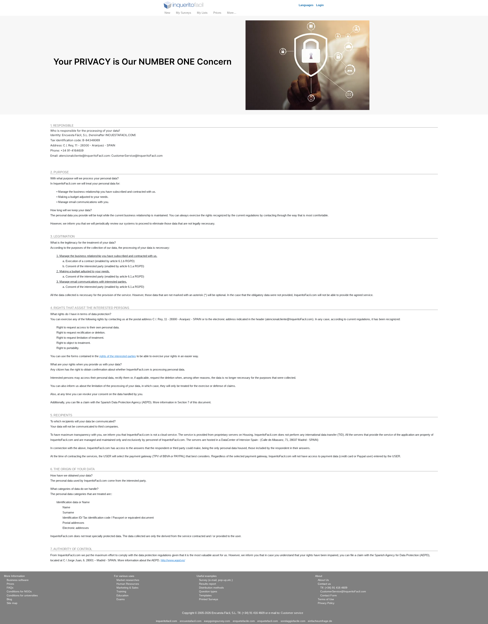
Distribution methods (211, 587)
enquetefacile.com (244, 621)
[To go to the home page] (183, 4)
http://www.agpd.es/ (173, 560)
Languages (306, 5)
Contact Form (328, 595)
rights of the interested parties (117, 356)
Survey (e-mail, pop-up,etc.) (216, 580)
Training (121, 591)
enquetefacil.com (267, 621)
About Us (323, 580)
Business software (18, 580)
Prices (10, 583)
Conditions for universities (22, 595)
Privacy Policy (326, 603)
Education (122, 595)
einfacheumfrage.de (320, 621)
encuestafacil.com (190, 621)
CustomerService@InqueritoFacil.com (343, 591)
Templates (205, 595)
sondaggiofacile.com (293, 621)
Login (320, 5)
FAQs (10, 587)
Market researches (127, 580)
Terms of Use (326, 599)
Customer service (292, 612)
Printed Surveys (208, 599)
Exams (120, 599)
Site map (12, 603)
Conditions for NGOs (19, 591)
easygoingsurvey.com (217, 621)
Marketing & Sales (127, 587)
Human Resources (127, 583)
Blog (9, 599)
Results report (207, 583)
